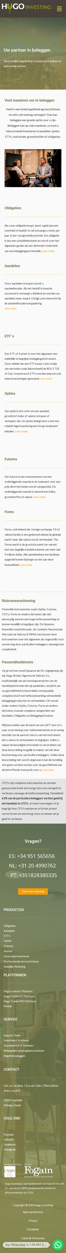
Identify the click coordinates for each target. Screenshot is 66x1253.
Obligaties (10, 925)
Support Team (12, 1035)
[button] (59, 9)
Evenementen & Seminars (19, 1045)
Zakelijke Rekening (14, 966)
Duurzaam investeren (16, 956)
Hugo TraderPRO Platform (20, 1001)
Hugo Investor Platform (18, 991)
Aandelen (9, 930)
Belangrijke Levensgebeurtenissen (24, 1050)
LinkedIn (9, 1139)
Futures (8, 945)
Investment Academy (16, 1040)
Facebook (10, 1144)
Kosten (8, 951)
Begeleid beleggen (14, 1055)
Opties (8, 940)
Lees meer (46, 378)
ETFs (7, 935)
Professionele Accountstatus (21, 961)
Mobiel (8, 1006)
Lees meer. (48, 251)
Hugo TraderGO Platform (19, 996)
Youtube (9, 1134)
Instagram (10, 1149)
